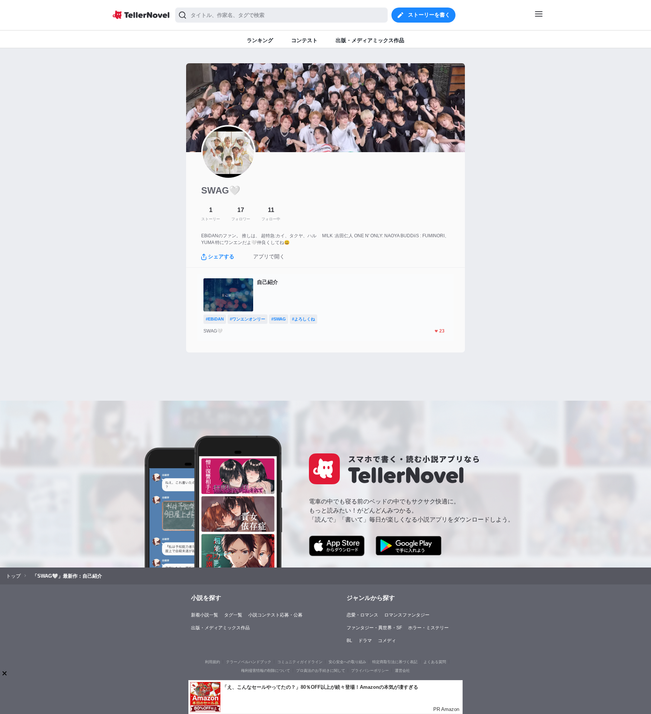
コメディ (387, 640)
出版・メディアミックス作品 (220, 627)
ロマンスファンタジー (406, 615)
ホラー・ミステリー (428, 627)
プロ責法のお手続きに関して (320, 670)
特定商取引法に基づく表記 (394, 662)
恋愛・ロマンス (362, 615)
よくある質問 (434, 662)
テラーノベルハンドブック (248, 662)
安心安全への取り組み (347, 662)
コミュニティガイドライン (299, 662)
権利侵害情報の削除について (265, 670)
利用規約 (212, 662)
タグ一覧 (233, 615)
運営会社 (402, 670)
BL (349, 640)
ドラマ (365, 640)
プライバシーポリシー (370, 670)
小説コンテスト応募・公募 (275, 615)
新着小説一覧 (204, 615)
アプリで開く (269, 256)
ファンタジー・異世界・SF (374, 627)
